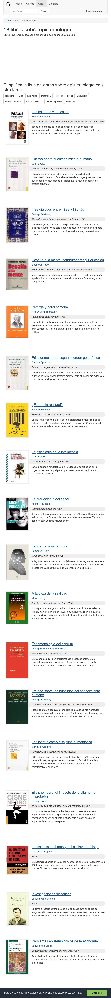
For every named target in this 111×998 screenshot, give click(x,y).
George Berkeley (41, 214)
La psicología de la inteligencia (55, 451)
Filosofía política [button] (54, 101)
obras (8, 20)
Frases (18, 3)
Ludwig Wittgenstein (43, 898)
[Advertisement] (37, 59)
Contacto (53, 3)
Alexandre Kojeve (42, 851)
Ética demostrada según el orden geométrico (66, 357)
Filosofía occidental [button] (64, 95)
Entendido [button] (97, 993)
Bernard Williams (41, 746)
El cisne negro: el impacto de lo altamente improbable (63, 794)
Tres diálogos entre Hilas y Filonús (58, 209)
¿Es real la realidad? (47, 404)
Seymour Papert (41, 264)
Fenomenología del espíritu (52, 643)
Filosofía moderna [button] (13, 101)
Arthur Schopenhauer (44, 311)
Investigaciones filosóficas (51, 893)
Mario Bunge (39, 598)
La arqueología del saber (50, 498)
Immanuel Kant (40, 551)
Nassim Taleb (39, 801)
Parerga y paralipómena (50, 306)
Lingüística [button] (82, 95)
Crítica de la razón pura (49, 545)
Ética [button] (20, 95)
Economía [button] (70, 101)
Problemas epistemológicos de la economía (65, 940)
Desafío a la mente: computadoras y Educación (68, 259)
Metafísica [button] (46, 95)
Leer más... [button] (77, 992)
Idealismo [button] (9, 95)
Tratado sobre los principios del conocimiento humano (66, 692)
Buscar (44, 11)
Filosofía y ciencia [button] (34, 101)
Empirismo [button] (32, 95)
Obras (41, 3)
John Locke (38, 163)
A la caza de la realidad (49, 593)
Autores (30, 3)
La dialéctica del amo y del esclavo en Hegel (65, 846)
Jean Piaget (38, 456)
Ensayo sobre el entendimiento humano (62, 158)
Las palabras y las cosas (50, 111)
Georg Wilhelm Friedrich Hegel (49, 648)
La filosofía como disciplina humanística (62, 741)
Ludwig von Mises (42, 945)
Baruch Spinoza (41, 362)
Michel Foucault (41, 116)
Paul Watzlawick (41, 409)
